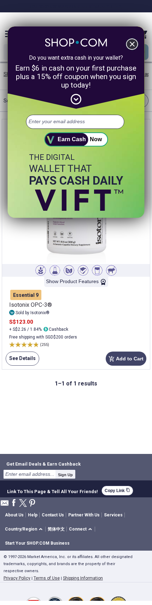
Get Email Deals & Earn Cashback (43, 463)
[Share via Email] (4, 505)
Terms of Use (47, 578)
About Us (14, 515)
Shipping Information (83, 578)
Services (113, 515)
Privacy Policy (17, 578)
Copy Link (117, 490)
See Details (21, 360)
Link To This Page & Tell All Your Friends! (52, 490)
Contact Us (53, 515)
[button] (25, 529)
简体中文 (56, 529)
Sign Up (65, 475)
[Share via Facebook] (14, 503)
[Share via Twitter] (23, 503)
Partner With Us (84, 515)
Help (32, 515)
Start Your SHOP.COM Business (37, 543)
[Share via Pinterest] (32, 503)
